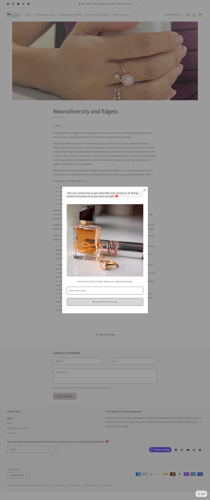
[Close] (144, 190)
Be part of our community (105, 302)
